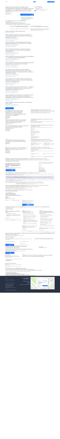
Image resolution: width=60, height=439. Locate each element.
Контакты (42, 4)
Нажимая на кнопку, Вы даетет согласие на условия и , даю (27, 18)
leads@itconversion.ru (23, 1)
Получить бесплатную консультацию (28, 14)
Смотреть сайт (15, 38)
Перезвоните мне (27, 279)
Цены (18, 4)
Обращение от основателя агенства (40, 10)
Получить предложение (11, 170)
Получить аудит (29, 204)
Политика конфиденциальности (9, 284)
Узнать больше (30, 231)
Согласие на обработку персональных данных (10, 287)
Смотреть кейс (8, 38)
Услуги (9, 4)
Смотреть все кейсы (9, 108)
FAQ (50, 4)
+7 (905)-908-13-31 (41, 2)
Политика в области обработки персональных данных (9, 286)
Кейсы (26, 4)
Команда (34, 4)
